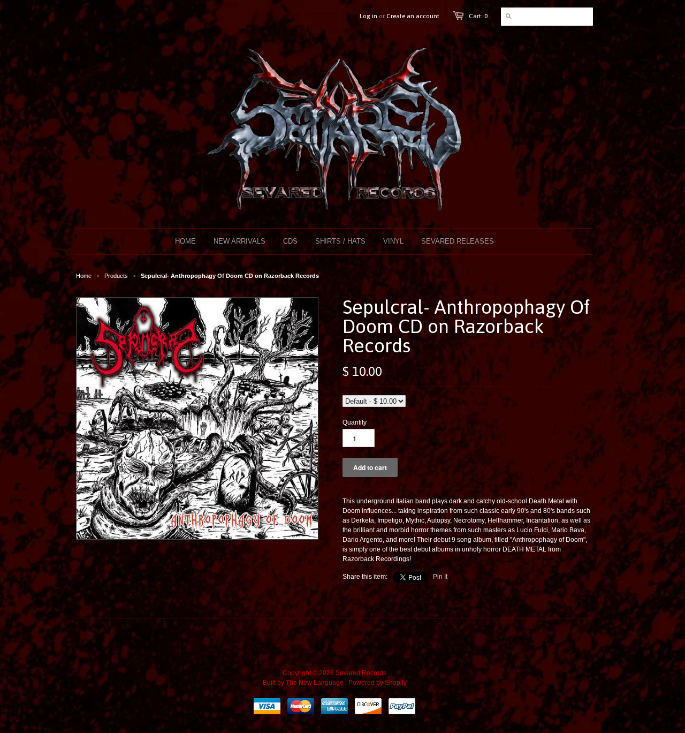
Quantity (354, 422)
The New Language (315, 682)
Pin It (440, 576)
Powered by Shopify (377, 682)
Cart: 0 (478, 16)
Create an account (412, 16)
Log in (368, 16)
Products (116, 276)
